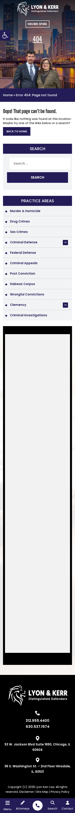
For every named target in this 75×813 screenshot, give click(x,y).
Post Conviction (22, 273)
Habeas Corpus (22, 284)
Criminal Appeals (24, 263)
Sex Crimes (19, 232)
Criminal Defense (23, 242)
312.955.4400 (37, 721)
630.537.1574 (37, 727)
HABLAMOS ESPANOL (37, 24)
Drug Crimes (20, 221)
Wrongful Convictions (27, 294)
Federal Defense (23, 253)
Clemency (18, 305)
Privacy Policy (60, 792)
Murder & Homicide (25, 211)
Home (8, 95)
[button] (5, 35)
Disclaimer (26, 792)
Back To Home (16, 131)
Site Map (42, 792)
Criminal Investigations (28, 315)
